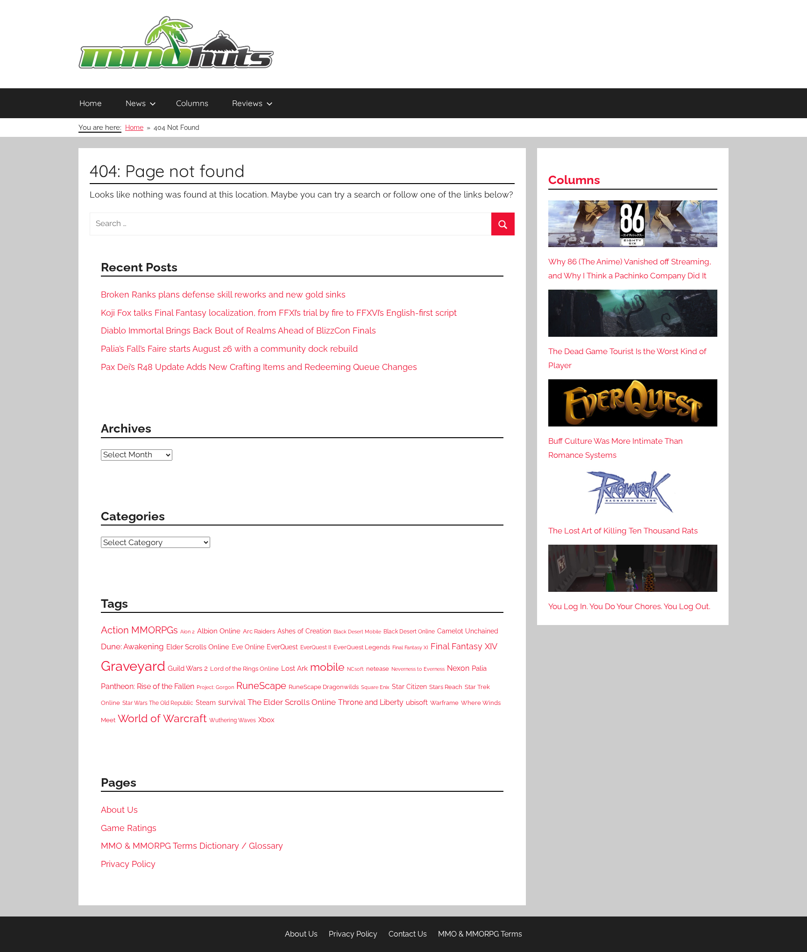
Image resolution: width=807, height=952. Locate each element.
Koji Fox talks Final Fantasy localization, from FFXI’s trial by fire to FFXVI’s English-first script (279, 313)
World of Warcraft (162, 718)
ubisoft (417, 702)
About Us (119, 810)
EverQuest (282, 647)
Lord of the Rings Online (244, 668)
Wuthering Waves (232, 720)
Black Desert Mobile (357, 631)
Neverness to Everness (418, 669)
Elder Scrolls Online (197, 647)
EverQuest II (315, 647)
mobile (327, 667)
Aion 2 (187, 631)
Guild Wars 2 (188, 668)
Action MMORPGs (139, 630)
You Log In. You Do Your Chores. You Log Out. (629, 606)
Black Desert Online (409, 631)
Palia (479, 668)
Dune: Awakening (132, 646)
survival (231, 702)
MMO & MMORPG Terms (480, 934)
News (136, 103)
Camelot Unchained (467, 631)
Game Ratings (128, 828)
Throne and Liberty (371, 702)
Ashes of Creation (304, 631)
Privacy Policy (128, 864)
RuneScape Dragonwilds (324, 686)
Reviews (247, 103)
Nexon (458, 668)
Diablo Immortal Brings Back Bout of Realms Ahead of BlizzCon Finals (238, 330)
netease (377, 668)
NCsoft (355, 669)
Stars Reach (445, 686)
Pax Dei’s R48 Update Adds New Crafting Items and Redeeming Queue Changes (259, 367)
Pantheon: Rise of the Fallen (147, 686)
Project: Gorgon (215, 687)
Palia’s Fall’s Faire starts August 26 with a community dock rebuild (229, 349)
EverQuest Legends (361, 647)
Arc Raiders (259, 631)
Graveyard (133, 666)
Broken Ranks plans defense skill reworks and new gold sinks (223, 294)
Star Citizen (409, 686)
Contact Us (408, 934)
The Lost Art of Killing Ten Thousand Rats (623, 530)
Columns (192, 103)
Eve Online (248, 647)
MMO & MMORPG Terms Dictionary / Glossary (192, 846)
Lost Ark (294, 668)
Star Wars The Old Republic (157, 703)
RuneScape (261, 685)
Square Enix (375, 687)
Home (90, 103)
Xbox (266, 720)
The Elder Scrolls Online (292, 702)
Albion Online (219, 631)
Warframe (444, 702)
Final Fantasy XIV (464, 646)
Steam (206, 702)
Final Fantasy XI (410, 647)
